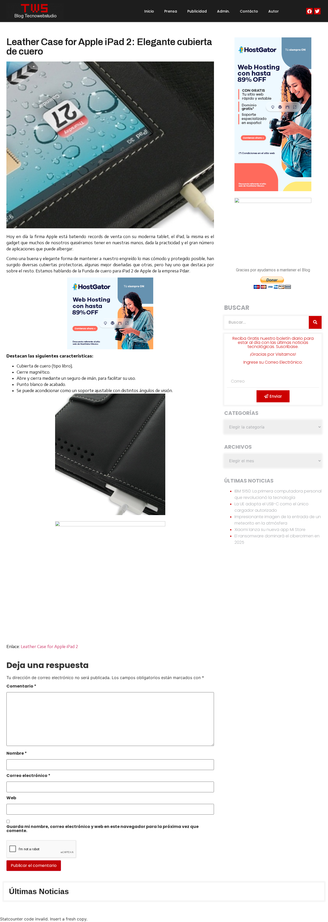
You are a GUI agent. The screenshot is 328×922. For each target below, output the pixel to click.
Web (11, 798)
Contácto (249, 11)
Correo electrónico (28, 776)
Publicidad (197, 11)
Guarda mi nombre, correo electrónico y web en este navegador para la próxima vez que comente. (102, 829)
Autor (273, 11)
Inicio (149, 11)
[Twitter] (317, 11)
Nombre (16, 753)
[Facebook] (309, 11)
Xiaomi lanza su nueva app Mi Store (269, 529)
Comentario (21, 686)
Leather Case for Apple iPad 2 (49, 646)
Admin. (223, 11)
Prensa (170, 11)
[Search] (315, 322)
